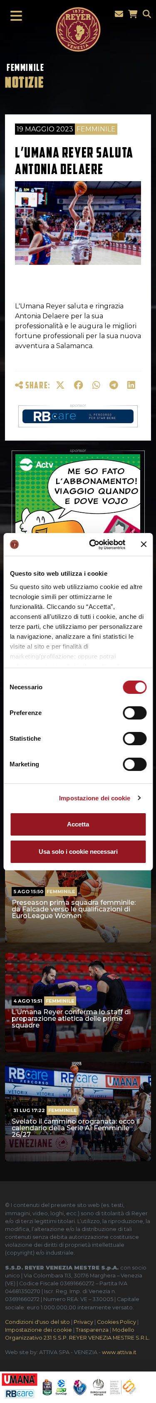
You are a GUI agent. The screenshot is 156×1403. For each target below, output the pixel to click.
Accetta (78, 824)
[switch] (134, 713)
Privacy (83, 1322)
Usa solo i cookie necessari (78, 851)
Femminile (25, 67)
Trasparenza (92, 1330)
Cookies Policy (116, 1322)
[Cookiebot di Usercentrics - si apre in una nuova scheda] (93, 544)
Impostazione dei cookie (94, 798)
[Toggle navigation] (13, 16)
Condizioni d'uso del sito (37, 1322)
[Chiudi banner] (143, 544)
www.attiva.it (119, 1352)
